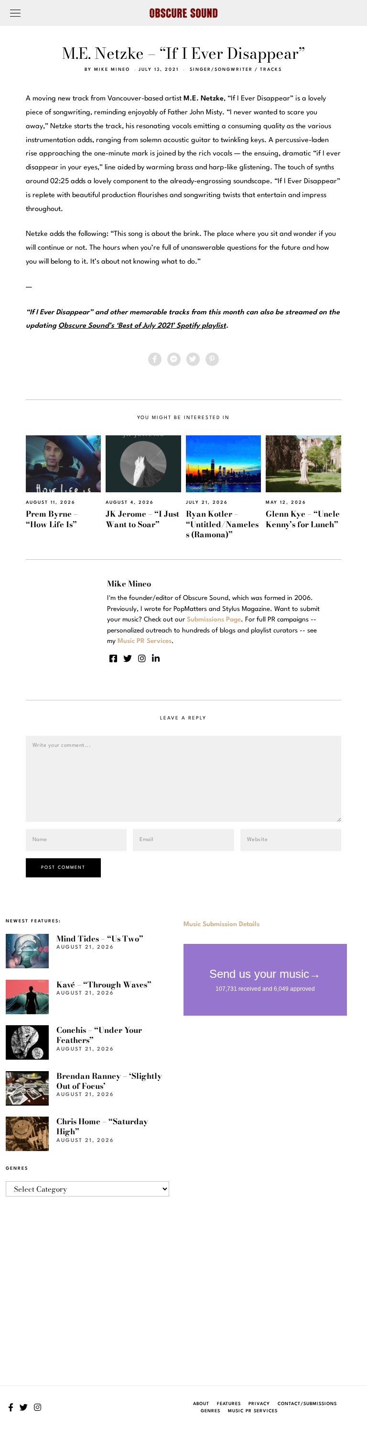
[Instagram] (142, 658)
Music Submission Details (221, 924)
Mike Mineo (112, 69)
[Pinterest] (212, 359)
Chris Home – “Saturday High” (102, 1126)
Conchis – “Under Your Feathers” (99, 1035)
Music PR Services (253, 1411)
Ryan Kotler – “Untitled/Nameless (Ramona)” (222, 524)
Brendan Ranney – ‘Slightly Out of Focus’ (109, 1081)
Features (229, 1404)
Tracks (271, 69)
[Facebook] (155, 359)
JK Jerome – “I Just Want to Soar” (142, 519)
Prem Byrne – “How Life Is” (52, 519)
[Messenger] (174, 359)
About (201, 1404)
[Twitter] (193, 359)
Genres (210, 1411)
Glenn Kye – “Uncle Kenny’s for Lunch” (303, 519)
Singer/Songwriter (221, 69)
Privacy (259, 1404)
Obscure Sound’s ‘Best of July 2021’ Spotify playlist (142, 326)
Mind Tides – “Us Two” (99, 938)
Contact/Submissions (307, 1404)
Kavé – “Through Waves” (103, 984)
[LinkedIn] (156, 658)
